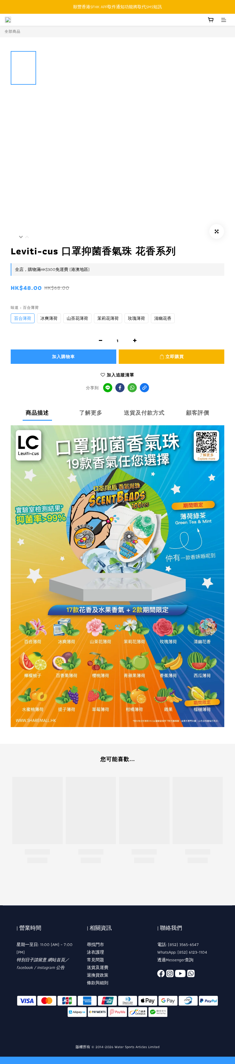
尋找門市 (95, 944)
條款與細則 (97, 982)
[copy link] (144, 387)
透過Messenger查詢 (175, 959)
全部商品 (13, 31)
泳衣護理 (95, 952)
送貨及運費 (97, 967)
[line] (107, 387)
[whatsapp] (132, 387)
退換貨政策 (97, 975)
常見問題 (95, 959)
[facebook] (120, 387)
